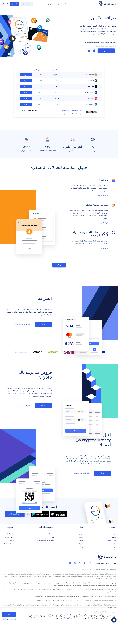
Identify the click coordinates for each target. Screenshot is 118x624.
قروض (114, 547)
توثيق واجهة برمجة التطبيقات (45, 540)
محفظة (74, 4)
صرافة (59, 4)
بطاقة (66, 4)
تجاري (42, 4)
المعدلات (11, 540)
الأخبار (81, 540)
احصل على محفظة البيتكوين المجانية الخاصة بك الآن (100, 42)
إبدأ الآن (106, 51)
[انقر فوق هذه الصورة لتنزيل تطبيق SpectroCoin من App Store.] (58, 514)
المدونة (81, 544)
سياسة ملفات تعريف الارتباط (65, 618)
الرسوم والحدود (9, 537)
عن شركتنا (80, 534)
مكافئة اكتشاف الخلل (8, 544)
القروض (50, 4)
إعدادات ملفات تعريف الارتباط (9, 619)
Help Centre (50, 534)
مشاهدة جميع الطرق (21, 352)
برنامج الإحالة (10, 534)
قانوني (52, 537)
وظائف (81, 537)
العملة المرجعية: (32, 110)
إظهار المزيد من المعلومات (23, 324)
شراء (25, 75)
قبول (8, 614)
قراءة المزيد (104, 195)
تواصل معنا (80, 547)
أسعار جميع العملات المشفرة (73, 110)
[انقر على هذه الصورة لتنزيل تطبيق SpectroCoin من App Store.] (94, 51)
